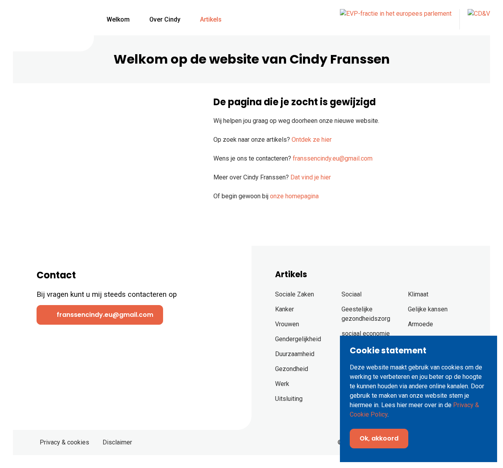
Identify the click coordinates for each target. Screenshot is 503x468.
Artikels (211, 19)
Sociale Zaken (294, 294)
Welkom (118, 19)
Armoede (420, 324)
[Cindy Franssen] (48, 24)
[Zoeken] (243, 19)
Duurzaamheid (294, 354)
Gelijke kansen (428, 309)
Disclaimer (117, 442)
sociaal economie (365, 333)
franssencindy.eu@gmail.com (333, 158)
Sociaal (351, 294)
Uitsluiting (289, 398)
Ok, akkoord (379, 438)
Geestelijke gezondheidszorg (365, 313)
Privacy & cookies (64, 442)
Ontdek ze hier (312, 139)
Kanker (284, 309)
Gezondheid (291, 369)
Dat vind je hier (310, 177)
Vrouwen (287, 324)
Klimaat (418, 294)
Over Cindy (164, 19)
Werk (282, 384)
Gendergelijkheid (298, 339)
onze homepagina (294, 196)
